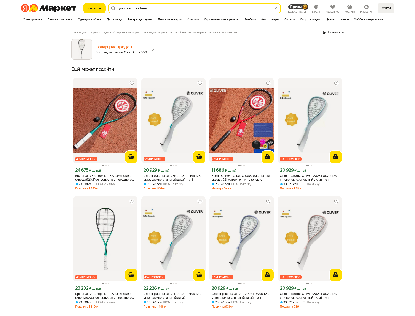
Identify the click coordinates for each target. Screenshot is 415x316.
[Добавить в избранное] (132, 83)
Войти (386, 8)
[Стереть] (276, 8)
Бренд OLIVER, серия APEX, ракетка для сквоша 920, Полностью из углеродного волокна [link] (103, 177)
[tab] (33, 20)
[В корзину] (131, 156)
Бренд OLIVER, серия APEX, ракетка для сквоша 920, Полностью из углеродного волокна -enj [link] (103, 296)
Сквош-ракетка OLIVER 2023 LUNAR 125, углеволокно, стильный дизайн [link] (172, 295)
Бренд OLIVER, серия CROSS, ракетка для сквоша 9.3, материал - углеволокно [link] (241, 177)
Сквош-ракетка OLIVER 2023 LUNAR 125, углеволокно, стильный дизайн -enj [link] (172, 177)
